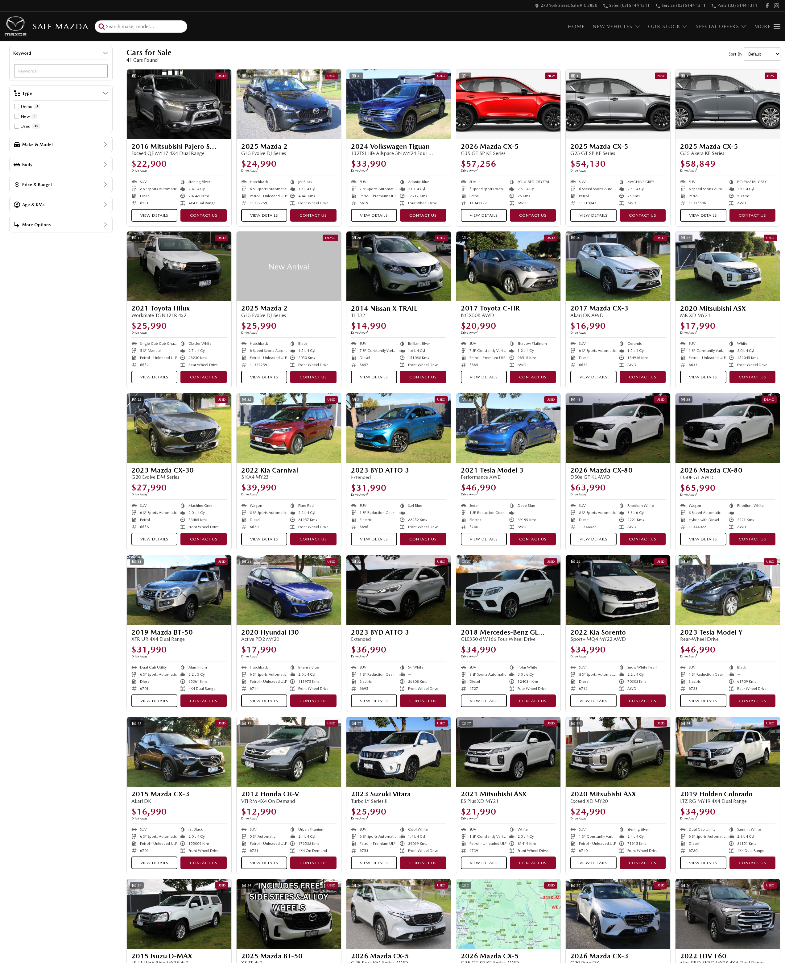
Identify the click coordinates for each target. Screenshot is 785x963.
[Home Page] (16, 26)
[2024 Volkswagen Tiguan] (398, 104)
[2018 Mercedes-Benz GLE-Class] (508, 590)
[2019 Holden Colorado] (728, 752)
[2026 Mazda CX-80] (618, 428)
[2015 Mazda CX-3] (179, 752)
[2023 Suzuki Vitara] (398, 752)
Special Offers (717, 26)
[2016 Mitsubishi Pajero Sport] (179, 104)
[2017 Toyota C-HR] (508, 266)
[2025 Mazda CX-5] (618, 104)
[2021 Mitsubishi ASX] (508, 752)
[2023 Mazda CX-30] (179, 428)
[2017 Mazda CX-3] (618, 266)
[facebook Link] (767, 6)
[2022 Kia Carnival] (289, 428)
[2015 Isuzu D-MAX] (179, 914)
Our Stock (664, 26)
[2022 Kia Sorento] (618, 590)
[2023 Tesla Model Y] (728, 590)
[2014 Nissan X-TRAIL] (398, 266)
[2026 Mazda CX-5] (508, 104)
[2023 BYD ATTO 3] (398, 428)
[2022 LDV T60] (728, 914)
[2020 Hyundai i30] (289, 590)
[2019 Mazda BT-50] (179, 590)
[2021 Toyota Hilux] (179, 266)
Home (576, 26)
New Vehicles (613, 26)
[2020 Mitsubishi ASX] (728, 266)
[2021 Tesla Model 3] (508, 428)
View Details (154, 215)
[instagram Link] (776, 6)
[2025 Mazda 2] (289, 104)
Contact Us (203, 215)
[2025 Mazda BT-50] (289, 914)
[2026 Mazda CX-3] (618, 914)
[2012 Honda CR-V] (289, 752)
